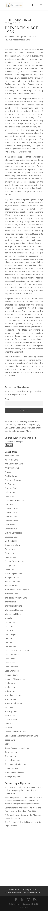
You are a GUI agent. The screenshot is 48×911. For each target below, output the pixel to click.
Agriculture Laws (12, 455)
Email (7, 399)
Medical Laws (11, 687)
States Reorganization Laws (17, 748)
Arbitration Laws (12, 468)
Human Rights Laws (13, 573)
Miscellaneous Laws (21, 39)
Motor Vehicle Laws (13, 703)
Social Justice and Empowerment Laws (21, 736)
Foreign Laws (10, 565)
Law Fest (9, 642)
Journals (8, 618)
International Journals (14, 610)
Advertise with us (32, 892)
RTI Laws (9, 723)
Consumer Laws (12, 512)
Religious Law (11, 719)
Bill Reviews (10, 484)
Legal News (10, 662)
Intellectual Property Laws (16, 598)
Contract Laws (11, 516)
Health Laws (10, 569)
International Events (13, 606)
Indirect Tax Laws (12, 581)
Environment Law (12, 545)
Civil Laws (9, 504)
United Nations (11, 768)
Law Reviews (10, 646)
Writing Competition (13, 776)
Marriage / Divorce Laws (15, 679)
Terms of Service (13, 892)
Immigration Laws (12, 577)
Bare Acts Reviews (13, 480)
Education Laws (11, 537)
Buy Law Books (11, 488)
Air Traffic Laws (11, 460)
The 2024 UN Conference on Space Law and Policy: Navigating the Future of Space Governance (24, 790)
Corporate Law (11, 520)
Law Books (10, 630)
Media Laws (10, 683)
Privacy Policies (30, 889)
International (10, 601)
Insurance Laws (11, 593)
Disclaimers (14, 889)
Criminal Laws (11, 528)
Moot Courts (10, 699)
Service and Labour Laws (15, 731)
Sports (7, 744)
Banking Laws (11, 476)
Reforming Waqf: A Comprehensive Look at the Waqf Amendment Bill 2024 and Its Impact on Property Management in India (23, 800)
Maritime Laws (11, 675)
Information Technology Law (17, 589)
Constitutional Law (13, 508)
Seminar (8, 727)
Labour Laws (10, 622)
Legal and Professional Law (17, 650)
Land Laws (9, 626)
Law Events (10, 638)
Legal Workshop (12, 671)
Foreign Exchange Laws (15, 561)
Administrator (13, 36)
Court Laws (10, 524)
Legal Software (11, 666)
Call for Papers (11, 492)
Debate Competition (13, 533)
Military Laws (10, 691)
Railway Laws (10, 715)
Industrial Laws (11, 585)
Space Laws (10, 740)
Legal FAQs (10, 658)
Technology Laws (12, 760)
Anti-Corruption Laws (14, 463)
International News (13, 614)
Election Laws (11, 541)
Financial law (10, 557)
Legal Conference (12, 654)
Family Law (10, 553)
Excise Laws (10, 549)
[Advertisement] (24, 854)
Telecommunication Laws (16, 764)
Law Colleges (10, 634)
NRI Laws (9, 707)
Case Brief (9, 496)
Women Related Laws (14, 772)
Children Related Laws (14, 500)
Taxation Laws (11, 756)
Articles (8, 472)
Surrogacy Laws (12, 752)
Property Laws (11, 711)
